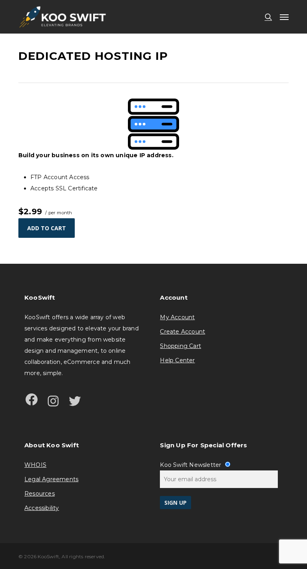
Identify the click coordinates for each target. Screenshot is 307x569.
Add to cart (46, 228)
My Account (177, 317)
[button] (284, 17)
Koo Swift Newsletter (191, 464)
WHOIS (35, 464)
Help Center (177, 360)
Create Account (182, 331)
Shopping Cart (180, 346)
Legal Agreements (51, 479)
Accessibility (41, 508)
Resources (39, 493)
